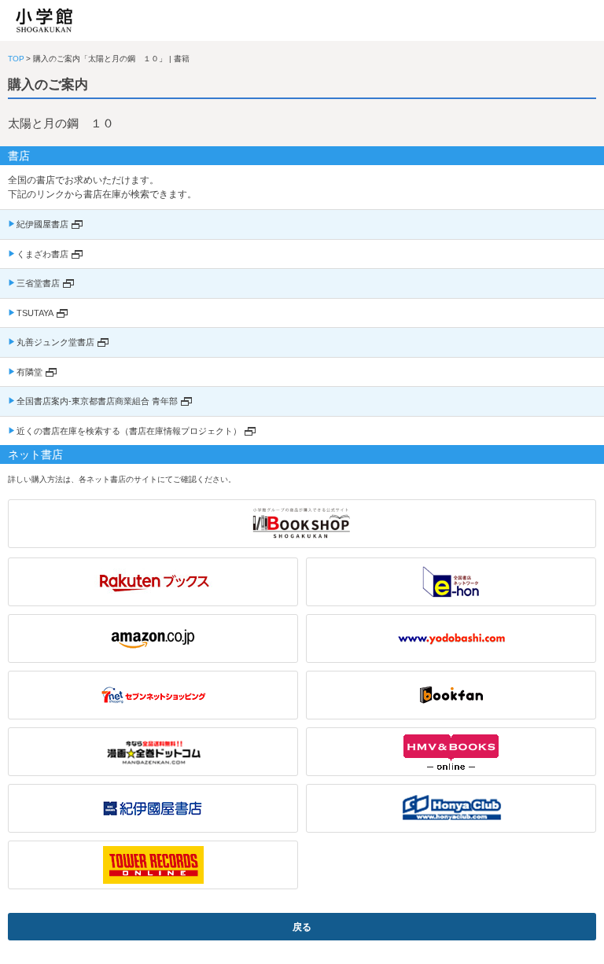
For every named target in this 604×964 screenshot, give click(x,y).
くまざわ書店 (42, 254)
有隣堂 (29, 372)
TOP (16, 58)
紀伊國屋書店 (42, 224)
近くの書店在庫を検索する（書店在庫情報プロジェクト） (129, 431)
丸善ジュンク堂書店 (55, 342)
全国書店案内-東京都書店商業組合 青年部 (97, 401)
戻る (302, 927)
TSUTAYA (35, 313)
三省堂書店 (38, 283)
